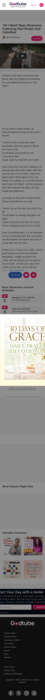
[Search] (42, 5)
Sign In (33, 5)
